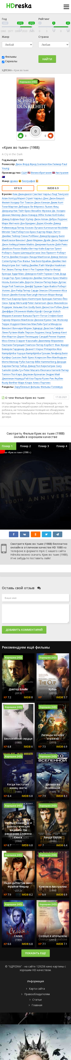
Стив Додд (59, 273)
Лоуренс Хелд (42, 332)
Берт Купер (27, 219)
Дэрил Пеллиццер (27, 336)
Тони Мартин (10, 206)
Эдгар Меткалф (18, 303)
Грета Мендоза (52, 324)
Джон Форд (22, 164)
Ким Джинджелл (22, 194)
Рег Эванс (8, 269)
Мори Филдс (55, 294)
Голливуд (56, 386)
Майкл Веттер (29, 248)
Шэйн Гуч (17, 370)
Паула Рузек (41, 378)
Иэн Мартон (9, 336)
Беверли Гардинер (13, 349)
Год (4, 19)
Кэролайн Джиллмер (38, 340)
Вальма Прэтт (31, 315)
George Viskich (52, 311)
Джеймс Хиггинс (42, 278)
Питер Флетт (22, 269)
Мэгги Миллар (10, 361)
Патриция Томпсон (24, 345)
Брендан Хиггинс (52, 298)
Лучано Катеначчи (45, 227)
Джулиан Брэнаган (34, 374)
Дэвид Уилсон (59, 257)
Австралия (62, 172)
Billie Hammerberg (45, 361)
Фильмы (10, 56)
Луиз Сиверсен (24, 278)
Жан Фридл (62, 345)
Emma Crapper (16, 340)
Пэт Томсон (27, 202)
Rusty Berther (10, 382)
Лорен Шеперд (21, 252)
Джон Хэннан (42, 202)
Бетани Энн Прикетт (43, 252)
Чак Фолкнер (60, 320)
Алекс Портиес (42, 382)
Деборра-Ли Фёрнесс (31, 206)
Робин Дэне (61, 307)
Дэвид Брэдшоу (48, 236)
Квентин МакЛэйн (31, 324)
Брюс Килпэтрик (31, 298)
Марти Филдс (53, 269)
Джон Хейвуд (10, 244)
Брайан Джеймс (51, 261)
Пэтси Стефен (48, 315)
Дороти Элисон (34, 282)
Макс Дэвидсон (27, 273)
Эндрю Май (53, 374)
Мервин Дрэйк (42, 240)
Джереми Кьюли (45, 244)
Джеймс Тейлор (11, 236)
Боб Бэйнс (58, 215)
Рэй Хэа (29, 378)
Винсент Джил (24, 240)
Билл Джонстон (45, 307)
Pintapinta (50, 349)
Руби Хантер (26, 361)
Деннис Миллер (11, 215)
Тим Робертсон (20, 232)
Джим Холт (57, 202)
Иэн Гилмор (54, 164)
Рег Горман (37, 269)
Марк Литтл (53, 232)
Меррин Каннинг (12, 315)
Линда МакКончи (39, 257)
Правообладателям (37, 994)
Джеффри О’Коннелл (14, 311)
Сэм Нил (37, 194)
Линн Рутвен (9, 332)
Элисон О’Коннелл (50, 290)
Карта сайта (37, 988)
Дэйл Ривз (61, 244)
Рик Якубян (56, 378)
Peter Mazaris (32, 370)
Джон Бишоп (56, 198)
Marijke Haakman (55, 265)
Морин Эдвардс (33, 328)
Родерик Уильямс (12, 307)
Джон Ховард (29, 215)
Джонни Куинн (42, 320)
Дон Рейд (16, 290)
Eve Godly (29, 307)
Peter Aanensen (37, 303)
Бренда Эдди (10, 273)
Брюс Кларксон (37, 357)
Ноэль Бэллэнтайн (13, 282)
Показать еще (35, 953)
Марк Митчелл (11, 223)
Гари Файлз (50, 286)
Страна (43, 37)
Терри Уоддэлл (11, 324)
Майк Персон (26, 332)
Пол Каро (16, 374)
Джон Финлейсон (57, 303)
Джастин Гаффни (53, 328)
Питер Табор (19, 366)
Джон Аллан (41, 219)
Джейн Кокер (18, 294)
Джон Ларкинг (59, 240)
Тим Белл (36, 261)
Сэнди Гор (8, 278)
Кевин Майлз (26, 244)
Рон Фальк (23, 261)
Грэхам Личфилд (51, 353)
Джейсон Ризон (11, 248)
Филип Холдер (10, 202)
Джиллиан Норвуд (13, 378)
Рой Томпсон (16, 286)
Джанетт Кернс (34, 349)
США (24, 172)
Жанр (5, 37)
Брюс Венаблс (33, 210)
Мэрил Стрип (25, 198)
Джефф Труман (33, 286)
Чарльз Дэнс (41, 198)
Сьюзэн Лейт (19, 357)
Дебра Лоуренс (58, 219)
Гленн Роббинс (30, 236)
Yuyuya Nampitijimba (29, 353)
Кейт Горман (45, 273)
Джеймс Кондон (19, 257)
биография (28, 181)
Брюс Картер (38, 232)
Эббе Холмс (45, 215)
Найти (47, 59)
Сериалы (11, 61)
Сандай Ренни (47, 336)
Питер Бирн (51, 282)
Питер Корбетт (45, 345)
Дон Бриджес (28, 223)
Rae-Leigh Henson (37, 294)
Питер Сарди (30, 290)
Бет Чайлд (22, 265)
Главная (37, 1005)
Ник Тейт (18, 210)
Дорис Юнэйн (44, 223)
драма (14, 181)
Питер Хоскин (25, 227)
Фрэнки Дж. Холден (53, 210)
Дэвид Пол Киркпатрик (41, 366)
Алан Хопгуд (9, 198)
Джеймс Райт (37, 265)
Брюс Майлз (60, 278)
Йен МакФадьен (57, 357)
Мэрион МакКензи (22, 320)
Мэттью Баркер (11, 298)
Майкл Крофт (35, 311)
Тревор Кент (59, 332)
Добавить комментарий (24, 629)
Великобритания (41, 172)
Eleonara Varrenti (50, 370)
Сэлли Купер (9, 261)
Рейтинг (43, 19)
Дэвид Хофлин (10, 219)
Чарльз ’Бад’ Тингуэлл (56, 194)
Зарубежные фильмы (27, 386)
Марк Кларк (25, 382)
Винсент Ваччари (12, 328)
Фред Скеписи (38, 164)
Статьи (37, 999)
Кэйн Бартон (46, 248)
